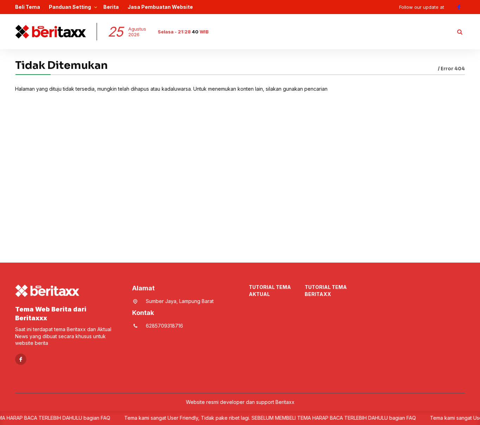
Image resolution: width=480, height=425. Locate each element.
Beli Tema (27, 7)
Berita (111, 7)
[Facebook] (459, 7)
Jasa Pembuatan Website (160, 7)
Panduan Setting (70, 7)
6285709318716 (164, 326)
